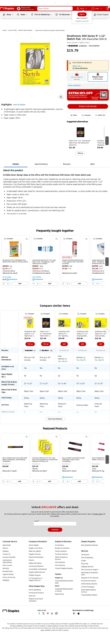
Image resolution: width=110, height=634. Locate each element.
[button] (70, 8)
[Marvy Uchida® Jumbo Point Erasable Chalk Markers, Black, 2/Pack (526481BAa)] (75, 447)
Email (36, 521)
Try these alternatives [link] (80, 68)
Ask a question (94, 46)
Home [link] (5, 30)
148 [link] (51, 350)
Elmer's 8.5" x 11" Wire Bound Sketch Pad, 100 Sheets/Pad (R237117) (79, 143)
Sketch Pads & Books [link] (25, 30)
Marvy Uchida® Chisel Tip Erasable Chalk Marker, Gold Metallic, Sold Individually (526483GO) (14, 459)
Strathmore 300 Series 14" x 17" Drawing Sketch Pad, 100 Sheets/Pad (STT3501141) (82, 334)
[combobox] (55, 8)
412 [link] (11, 266)
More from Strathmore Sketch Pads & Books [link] (50, 30)
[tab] (16, 164)
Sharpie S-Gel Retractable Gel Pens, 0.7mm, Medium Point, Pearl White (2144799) (73, 261)
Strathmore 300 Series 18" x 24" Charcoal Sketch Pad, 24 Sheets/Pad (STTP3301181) (100, 334)
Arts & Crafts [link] (12, 30)
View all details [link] (19, 105)
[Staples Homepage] (7, 8)
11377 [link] (101, 266)
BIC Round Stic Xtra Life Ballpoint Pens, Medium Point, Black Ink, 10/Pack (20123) (15, 261)
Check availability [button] (74, 85)
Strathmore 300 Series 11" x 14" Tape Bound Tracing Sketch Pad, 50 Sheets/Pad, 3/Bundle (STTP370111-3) (45, 459)
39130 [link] (41, 266)
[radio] (77, 77)
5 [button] (67, 46)
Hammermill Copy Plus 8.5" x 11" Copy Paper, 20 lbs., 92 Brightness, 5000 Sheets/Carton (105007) (44, 261)
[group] (80, 140)
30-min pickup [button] (7, 277)
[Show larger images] (61, 97)
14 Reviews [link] (83, 46)
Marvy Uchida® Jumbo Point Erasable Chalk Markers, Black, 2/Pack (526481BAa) (73, 459)
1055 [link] (71, 266)
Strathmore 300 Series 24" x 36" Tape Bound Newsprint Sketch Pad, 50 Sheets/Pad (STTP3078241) (64, 334)
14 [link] (34, 350)
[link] (26, 8)
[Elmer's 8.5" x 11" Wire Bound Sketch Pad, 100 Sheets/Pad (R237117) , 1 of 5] (80, 132)
